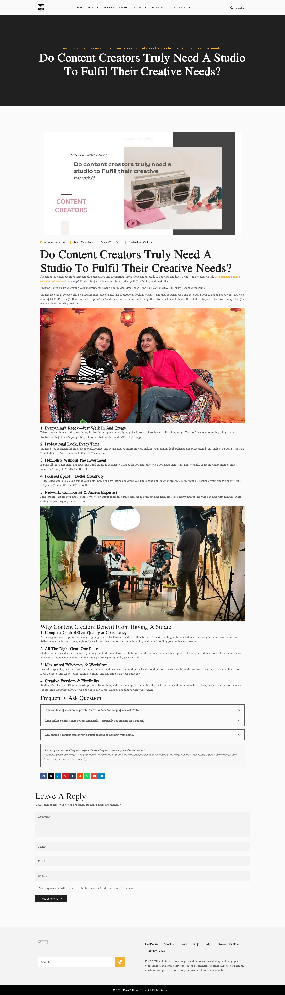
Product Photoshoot (111, 242)
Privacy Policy (156, 951)
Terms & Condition (227, 944)
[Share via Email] (94, 776)
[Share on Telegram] (101, 776)
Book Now (157, 7)
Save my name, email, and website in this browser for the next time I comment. (86, 888)
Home (80, 7)
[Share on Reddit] (80, 776)
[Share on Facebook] (43, 776)
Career (123, 7)
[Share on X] (51, 776)
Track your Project (180, 7)
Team (183, 944)
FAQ (207, 944)
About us (93, 7)
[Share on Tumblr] (72, 776)
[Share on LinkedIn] (58, 776)
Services (109, 7)
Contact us (140, 7)
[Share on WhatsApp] (87, 776)
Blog (196, 944)
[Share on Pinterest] (65, 776)
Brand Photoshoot (88, 48)
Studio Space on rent (140, 242)
